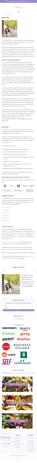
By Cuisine (6, 215)
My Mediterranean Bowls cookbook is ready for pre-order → (19, 1)
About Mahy (17, 438)
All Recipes (6, 220)
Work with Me (17, 444)
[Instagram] (16, 319)
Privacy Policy (23, 455)
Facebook (17, 235)
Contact (17, 447)
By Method (6, 212)
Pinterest (16, 236)
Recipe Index (30, 202)
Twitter (24, 235)
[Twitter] (23, 319)
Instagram (9, 231)
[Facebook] (13, 319)
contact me (25, 457)
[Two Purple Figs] (18, 9)
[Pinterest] (18, 319)
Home (7, 14)
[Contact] (21, 319)
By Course (6, 210)
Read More (29, 286)
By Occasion (7, 218)
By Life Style (7, 207)
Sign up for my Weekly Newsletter (10, 242)
